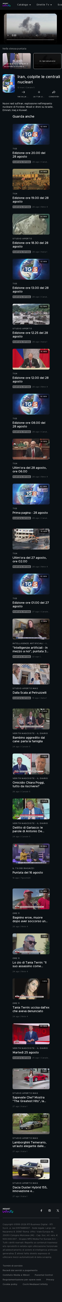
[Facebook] (41, 1210)
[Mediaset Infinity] (7, 5)
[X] (57, 1210)
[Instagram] (49, 1210)
